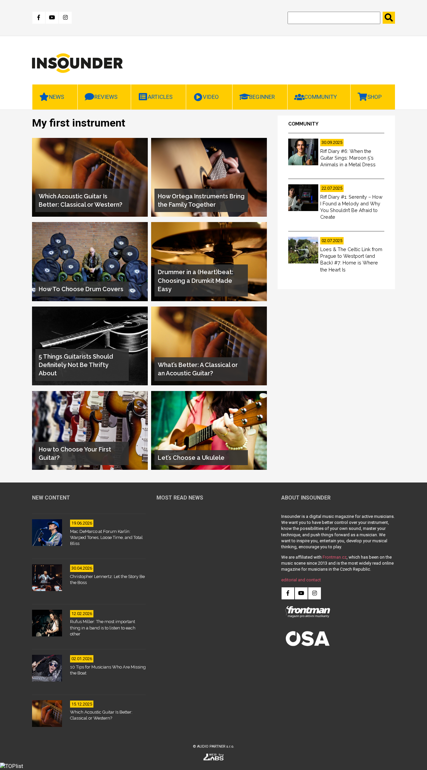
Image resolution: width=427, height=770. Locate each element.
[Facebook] (38, 18)
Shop (374, 96)
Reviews (105, 96)
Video (211, 96)
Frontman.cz (335, 557)
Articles (160, 96)
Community (320, 96)
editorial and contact (301, 579)
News (56, 96)
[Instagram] (65, 18)
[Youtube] (52, 18)
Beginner (262, 96)
